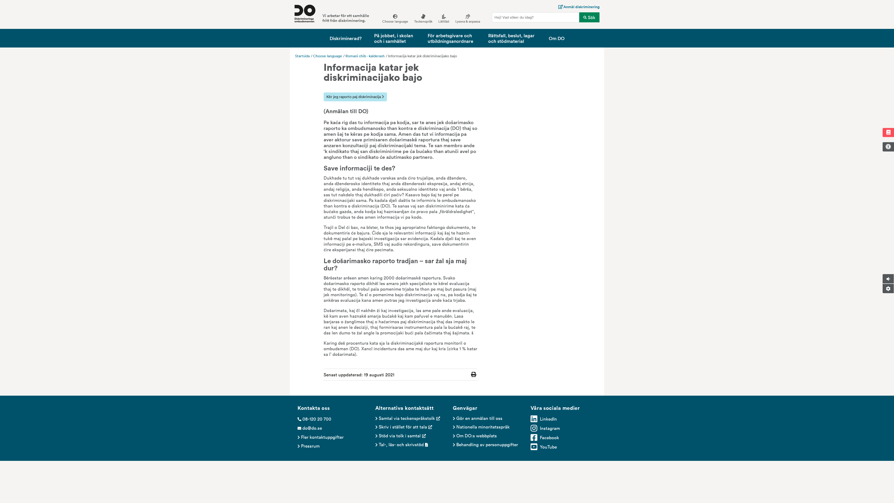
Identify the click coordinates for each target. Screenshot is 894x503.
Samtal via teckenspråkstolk (407, 418)
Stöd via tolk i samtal (400, 435)
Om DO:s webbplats (476, 435)
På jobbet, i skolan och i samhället (393, 38)
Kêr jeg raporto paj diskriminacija (354, 96)
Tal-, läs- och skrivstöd (401, 444)
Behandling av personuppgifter (487, 444)
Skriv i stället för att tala (403, 427)
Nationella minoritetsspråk (483, 427)
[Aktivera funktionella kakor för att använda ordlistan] (888, 132)
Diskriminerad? (346, 38)
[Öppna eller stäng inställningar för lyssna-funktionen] (888, 288)
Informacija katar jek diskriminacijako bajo (422, 56)
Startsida (302, 56)
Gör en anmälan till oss (479, 418)
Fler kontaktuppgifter (322, 437)
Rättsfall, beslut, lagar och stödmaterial (511, 38)
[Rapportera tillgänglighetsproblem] (888, 147)
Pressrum (310, 446)
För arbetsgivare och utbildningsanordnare (450, 38)
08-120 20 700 (316, 419)
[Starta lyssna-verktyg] (888, 279)
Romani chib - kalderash (365, 56)
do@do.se (312, 428)
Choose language (327, 56)
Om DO (557, 38)
